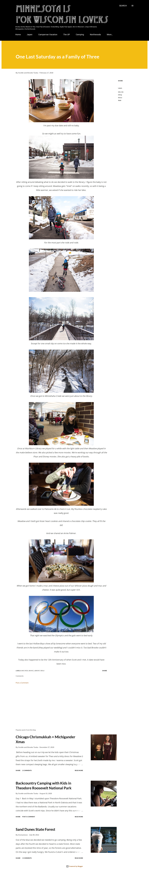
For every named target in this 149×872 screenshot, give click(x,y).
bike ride (120, 92)
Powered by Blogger (76, 866)
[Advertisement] (58, 704)
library (120, 97)
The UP (66, 34)
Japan (29, 34)
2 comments (27, 770)
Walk (119, 100)
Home (18, 34)
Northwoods (95, 34)
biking (120, 95)
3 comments (27, 858)
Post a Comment (22, 683)
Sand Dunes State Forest (35, 829)
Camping (80, 34)
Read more (79, 770)
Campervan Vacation (47, 34)
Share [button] (120, 81)
